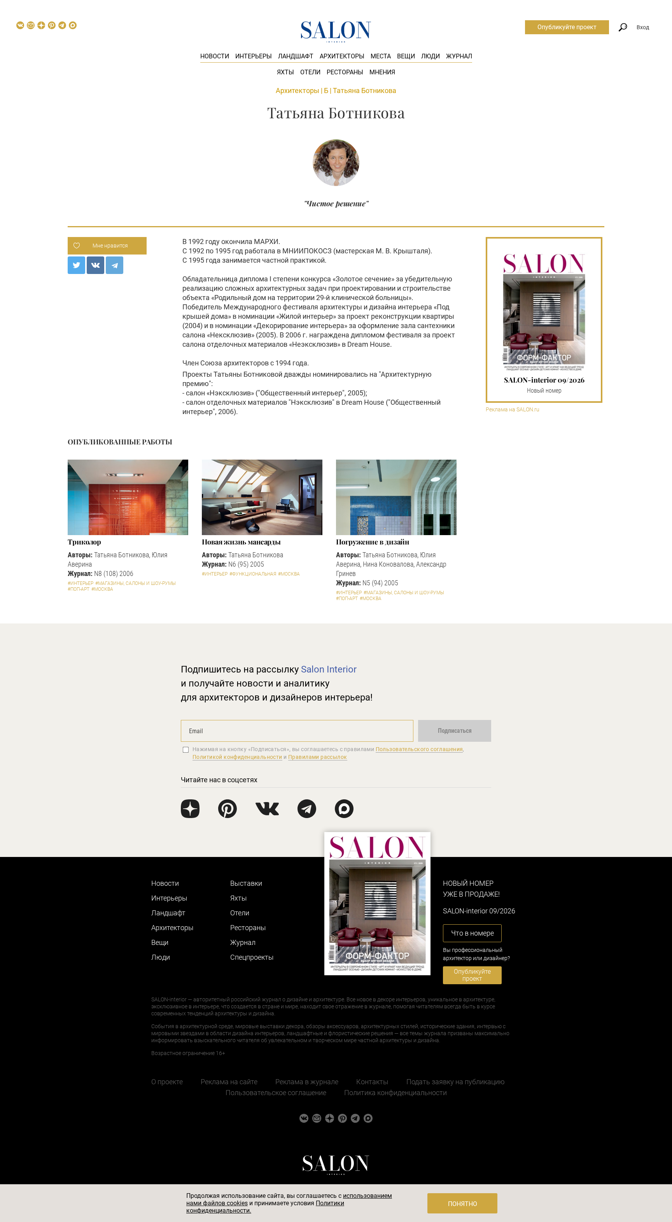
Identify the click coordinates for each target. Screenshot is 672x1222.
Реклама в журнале (306, 1082)
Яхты (285, 72)
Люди (430, 56)
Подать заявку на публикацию (455, 1082)
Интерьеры (253, 56)
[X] (76, 265)
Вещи (406, 56)
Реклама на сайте (229, 1082)
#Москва (102, 589)
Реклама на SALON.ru (512, 410)
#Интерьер (80, 583)
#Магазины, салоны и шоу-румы (135, 583)
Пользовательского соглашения (419, 749)
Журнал (459, 56)
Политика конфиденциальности (395, 1093)
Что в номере (472, 933)
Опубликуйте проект (567, 27)
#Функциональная (252, 574)
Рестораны (345, 72)
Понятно (462, 1204)
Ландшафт (295, 56)
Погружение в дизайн (372, 541)
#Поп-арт (78, 589)
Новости (214, 56)
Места (381, 56)
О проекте (167, 1082)
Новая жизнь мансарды (241, 541)
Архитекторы (342, 56)
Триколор (84, 541)
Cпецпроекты (252, 957)
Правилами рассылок (317, 757)
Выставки (246, 883)
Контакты (372, 1082)
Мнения (382, 72)
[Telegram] (114, 265)
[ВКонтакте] (95, 265)
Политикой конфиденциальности (237, 757)
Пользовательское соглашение (276, 1093)
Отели (310, 72)
